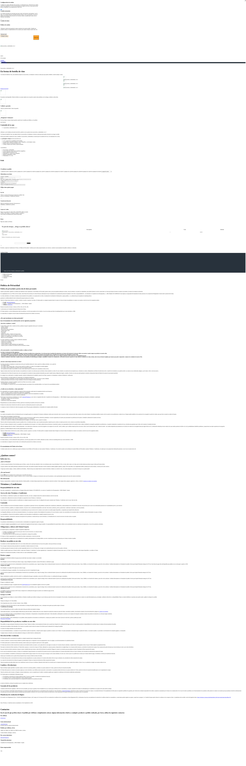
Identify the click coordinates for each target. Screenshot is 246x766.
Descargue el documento (6, 618)
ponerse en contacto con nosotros (90, 481)
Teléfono (2, 183)
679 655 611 (9, 304)
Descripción (3, 61)
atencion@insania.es (11, 302)
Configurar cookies (4, 36)
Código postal (3, 180)
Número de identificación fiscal (7, 184)
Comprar (2, 60)
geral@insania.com (26, 584)
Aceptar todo (36, 37)
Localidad (3, 182)
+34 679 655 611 (4, 724)
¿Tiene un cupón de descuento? (8, 243)
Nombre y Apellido (5, 176)
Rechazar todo (3, 34)
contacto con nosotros (103, 611)
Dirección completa (10, 179)
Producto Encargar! (4, 88)
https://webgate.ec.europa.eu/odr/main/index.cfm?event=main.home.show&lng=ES (214, 697)
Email (2, 178)
